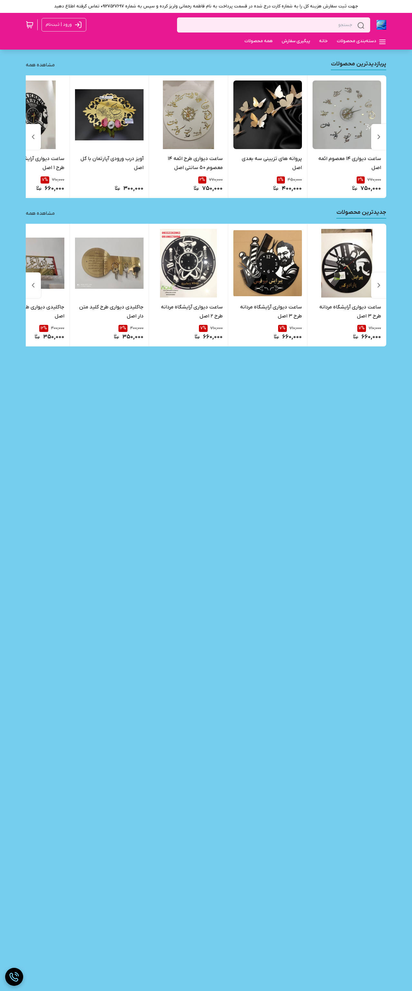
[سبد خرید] (29, 25)
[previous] (379, 137)
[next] (33, 137)
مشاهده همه (40, 65)
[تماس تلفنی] (14, 977)
